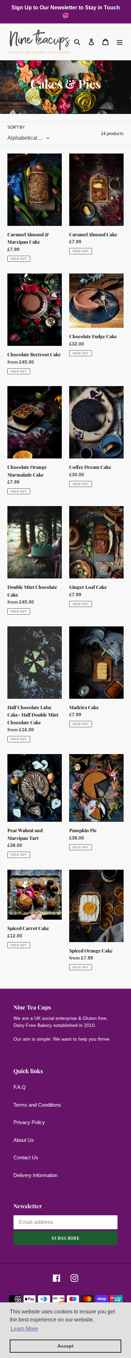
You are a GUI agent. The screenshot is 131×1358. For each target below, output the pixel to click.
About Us (23, 1140)
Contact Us (25, 1157)
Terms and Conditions (37, 1105)
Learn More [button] (24, 1329)
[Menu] (120, 42)
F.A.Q (19, 1087)
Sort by (16, 127)
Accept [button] (65, 1346)
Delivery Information (35, 1175)
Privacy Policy (29, 1122)
